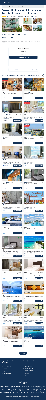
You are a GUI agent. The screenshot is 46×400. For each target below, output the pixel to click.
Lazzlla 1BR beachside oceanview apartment (12, 318)
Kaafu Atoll (19, 6)
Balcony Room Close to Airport (30, 183)
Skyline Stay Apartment (29, 138)
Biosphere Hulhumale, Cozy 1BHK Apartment (12, 161)
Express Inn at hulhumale (29, 273)
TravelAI (38, 396)
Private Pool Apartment (29, 206)
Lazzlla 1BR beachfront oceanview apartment (33, 161)
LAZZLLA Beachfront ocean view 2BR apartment (33, 373)
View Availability (17, 97)
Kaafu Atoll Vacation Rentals (7, 371)
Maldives (14, 6)
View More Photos (7, 30)
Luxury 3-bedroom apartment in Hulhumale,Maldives (31, 365)
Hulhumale (24, 6)
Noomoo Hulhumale (28, 93)
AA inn (4, 138)
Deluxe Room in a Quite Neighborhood (11, 251)
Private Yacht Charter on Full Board (10, 228)
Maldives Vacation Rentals (7, 374)
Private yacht (27, 341)
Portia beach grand (7, 115)
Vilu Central (5, 183)
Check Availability (23, 57)
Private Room (5, 206)
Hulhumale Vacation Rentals (7, 367)
